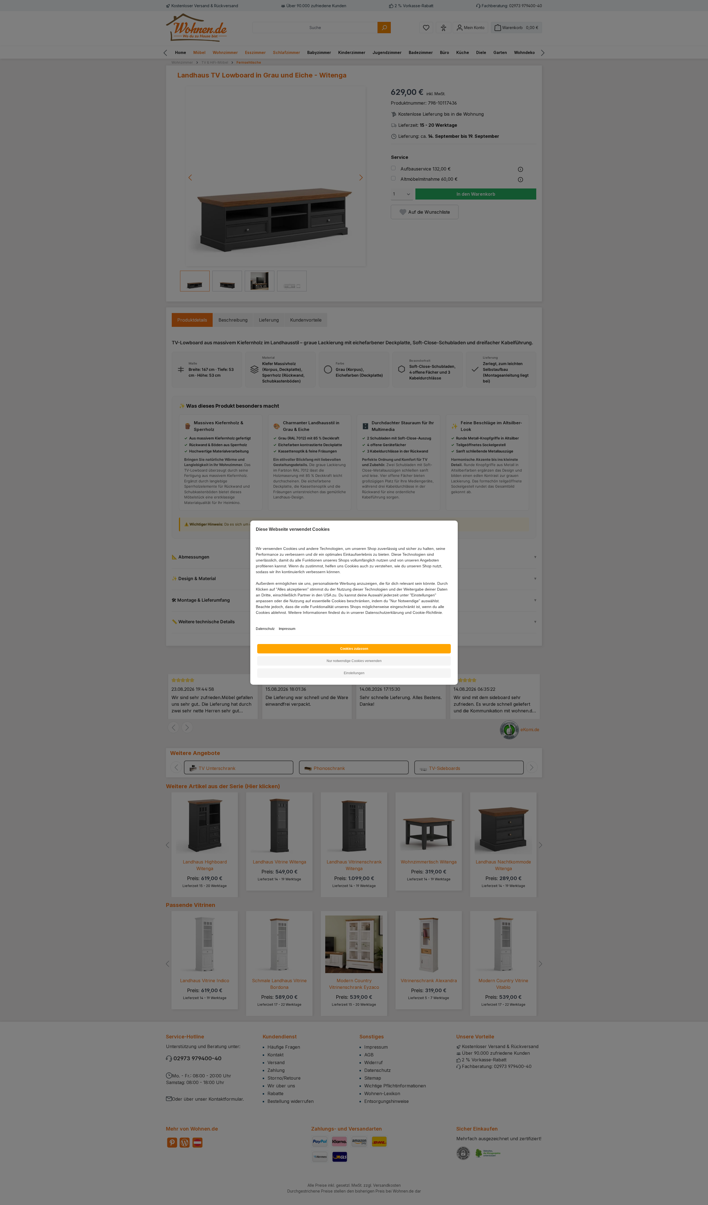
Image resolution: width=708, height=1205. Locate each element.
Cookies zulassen (354, 649)
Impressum (287, 629)
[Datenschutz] (256, 619)
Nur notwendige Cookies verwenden (354, 661)
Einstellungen (354, 673)
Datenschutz (265, 629)
